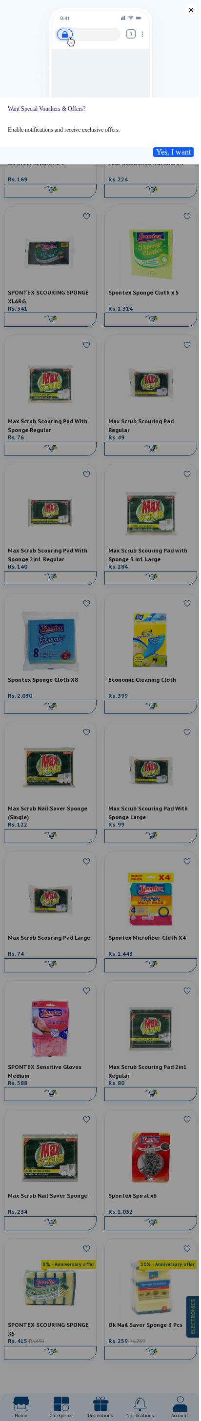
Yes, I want (173, 152)
